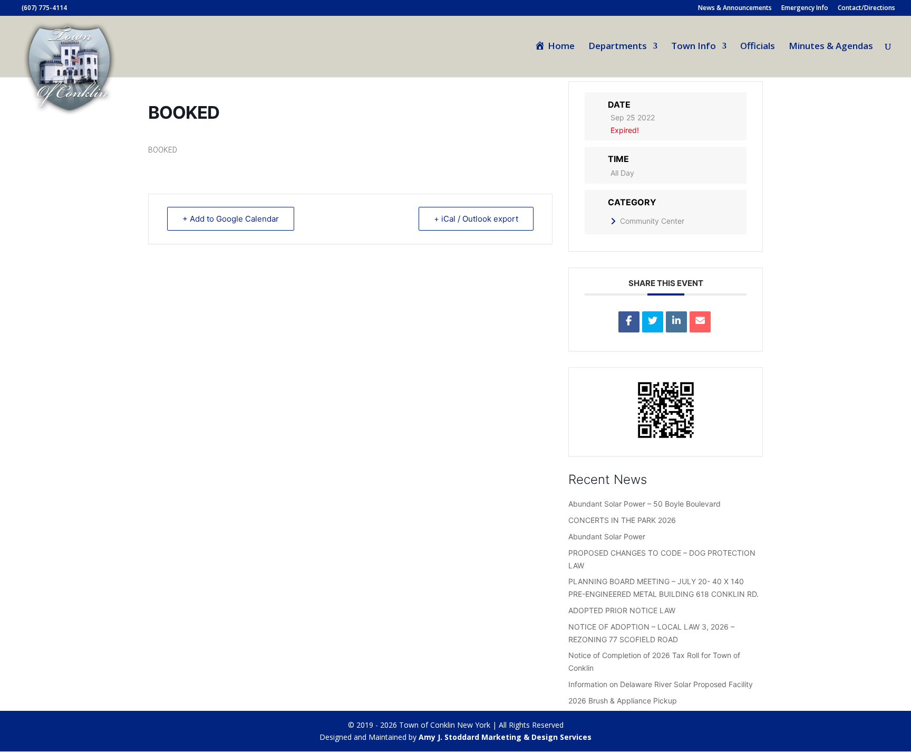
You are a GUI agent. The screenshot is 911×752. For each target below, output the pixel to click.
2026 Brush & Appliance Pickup (622, 700)
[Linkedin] (676, 321)
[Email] (700, 321)
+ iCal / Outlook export (476, 219)
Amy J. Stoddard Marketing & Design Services (505, 737)
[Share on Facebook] (628, 321)
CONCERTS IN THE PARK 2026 (622, 520)
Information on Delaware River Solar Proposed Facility (660, 684)
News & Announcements (735, 8)
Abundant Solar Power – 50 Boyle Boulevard (644, 503)
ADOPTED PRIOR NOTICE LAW (621, 610)
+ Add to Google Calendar (230, 219)
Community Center (652, 220)
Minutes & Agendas (831, 47)
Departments (617, 47)
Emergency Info (804, 8)
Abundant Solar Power (606, 536)
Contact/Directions (866, 8)
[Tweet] (652, 321)
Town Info (693, 47)
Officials (757, 47)
